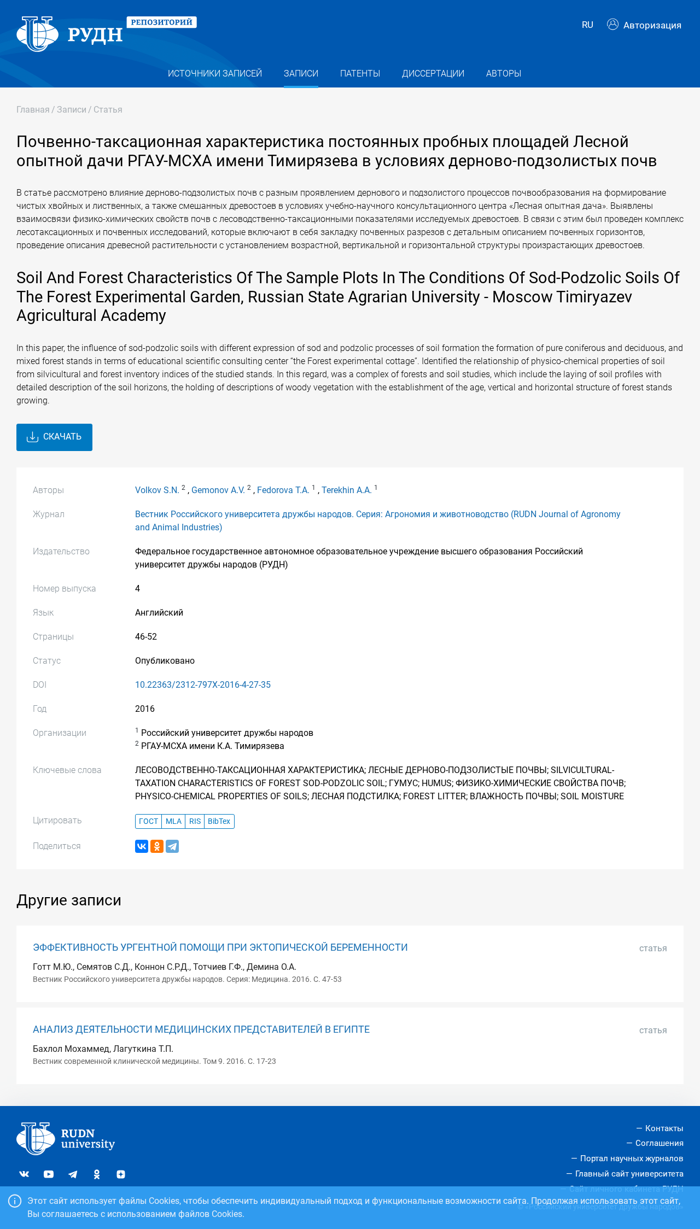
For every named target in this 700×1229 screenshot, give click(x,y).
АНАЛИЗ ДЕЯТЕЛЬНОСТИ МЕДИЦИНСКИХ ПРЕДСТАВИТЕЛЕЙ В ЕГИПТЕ (201, 1029)
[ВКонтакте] (141, 846)
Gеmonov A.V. (218, 490)
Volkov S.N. (157, 490)
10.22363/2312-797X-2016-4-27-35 (203, 685)
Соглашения (659, 1143)
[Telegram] (172, 846)
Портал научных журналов (632, 1158)
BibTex (219, 821)
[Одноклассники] (157, 846)
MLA (174, 821)
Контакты (664, 1128)
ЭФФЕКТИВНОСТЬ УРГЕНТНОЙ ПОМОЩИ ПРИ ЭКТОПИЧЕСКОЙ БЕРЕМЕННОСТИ (220, 947)
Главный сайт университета (629, 1174)
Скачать (61, 436)
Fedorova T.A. (283, 490)
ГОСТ (148, 821)
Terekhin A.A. (347, 490)
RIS (195, 821)
